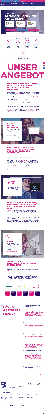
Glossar (32, 3)
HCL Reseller (2, 394)
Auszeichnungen (17, 268)
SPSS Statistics (25, 109)
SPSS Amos (36, 109)
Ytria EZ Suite (12, 394)
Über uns (39, 4)
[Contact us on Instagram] (24, 412)
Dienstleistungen (33, 30)
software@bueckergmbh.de (5, 1)
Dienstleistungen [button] (19, 3)
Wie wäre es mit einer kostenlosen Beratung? (11, 137)
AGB (38, 384)
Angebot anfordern (22, 32)
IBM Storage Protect (10, 110)
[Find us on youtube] (39, 412)
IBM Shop (22, 30)
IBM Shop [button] (13, 3)
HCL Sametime (21, 394)
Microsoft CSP (10, 210)
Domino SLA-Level (24, 160)
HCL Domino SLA (3, 398)
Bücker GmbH (8, 412)
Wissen (36, 3)
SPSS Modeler (30, 109)
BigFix (21, 168)
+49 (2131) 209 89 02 (15, 1)
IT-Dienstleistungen (30, 397)
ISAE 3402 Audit (29, 394)
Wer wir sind (11, 30)
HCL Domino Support (4, 397)
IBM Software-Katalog (15, 108)
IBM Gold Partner (18, 93)
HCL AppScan (21, 397)
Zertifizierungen (9, 268)
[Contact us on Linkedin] (31, 412)
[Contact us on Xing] (35, 412)
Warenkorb (43, 4)
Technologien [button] (27, 3)
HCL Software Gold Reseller (13, 165)
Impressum (39, 383)
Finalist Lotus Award (35, 156)
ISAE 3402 (24, 220)
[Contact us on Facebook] (21, 412)
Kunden (8, 270)
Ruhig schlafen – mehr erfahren (11, 251)
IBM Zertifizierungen (16, 99)
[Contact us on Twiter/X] (28, 412)
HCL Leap (11, 397)
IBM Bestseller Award (30, 96)
